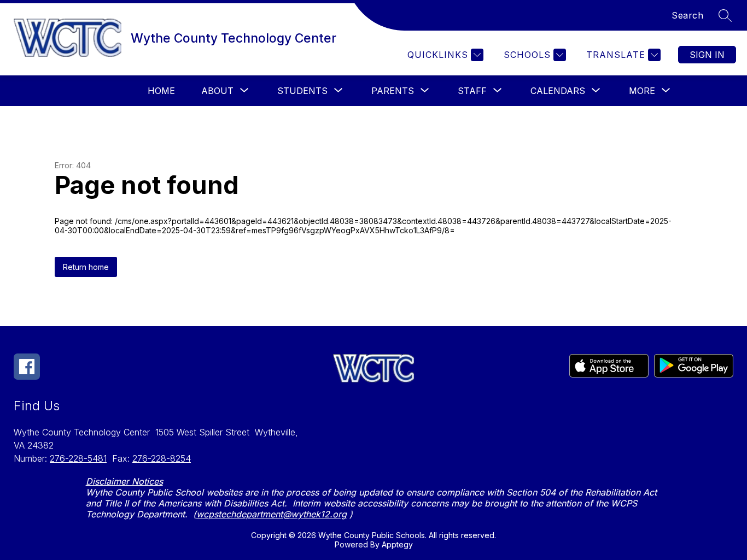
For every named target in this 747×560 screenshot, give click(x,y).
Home (161, 90)
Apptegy (397, 544)
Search (687, 15)
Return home (86, 267)
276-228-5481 (78, 458)
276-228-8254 (161, 458)
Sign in (707, 54)
